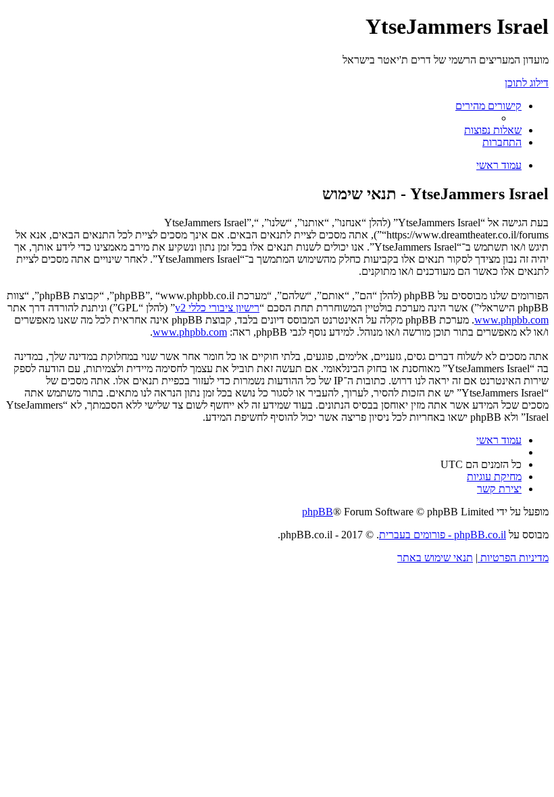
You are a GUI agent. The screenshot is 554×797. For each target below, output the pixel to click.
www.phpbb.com (511, 320)
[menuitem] (493, 130)
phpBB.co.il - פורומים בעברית (442, 534)
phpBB (317, 511)
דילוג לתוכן (527, 82)
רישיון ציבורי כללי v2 (217, 307)
